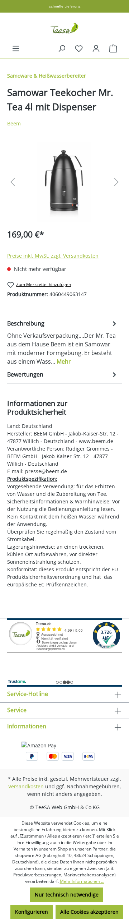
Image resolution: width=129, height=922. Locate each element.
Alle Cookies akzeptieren (89, 911)
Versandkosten (26, 786)
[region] (64, 182)
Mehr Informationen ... (82, 881)
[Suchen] (61, 48)
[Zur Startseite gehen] (64, 28)
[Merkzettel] (78, 48)
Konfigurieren (31, 911)
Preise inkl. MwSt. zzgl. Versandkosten (53, 255)
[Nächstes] (116, 182)
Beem (14, 123)
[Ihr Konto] (96, 48)
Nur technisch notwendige (67, 894)
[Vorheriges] (12, 182)
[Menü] (15, 48)
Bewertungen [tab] (25, 374)
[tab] (62, 342)
